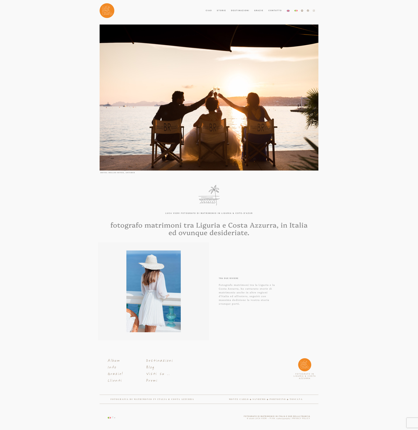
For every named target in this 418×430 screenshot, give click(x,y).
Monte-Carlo (239, 399)
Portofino (278, 399)
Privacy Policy (301, 418)
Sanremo (259, 399)
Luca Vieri (261, 418)
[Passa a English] (288, 11)
